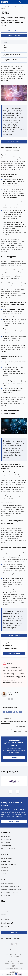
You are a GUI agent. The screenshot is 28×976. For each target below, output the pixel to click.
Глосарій (3, 914)
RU (17, 949)
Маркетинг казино (6, 858)
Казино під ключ (5, 836)
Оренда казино (5, 870)
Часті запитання (5, 908)
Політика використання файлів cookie (14, 968)
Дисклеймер (10, 961)
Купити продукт (14, 821)
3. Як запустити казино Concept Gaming (12, 54)
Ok (15, 974)
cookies (13, 971)
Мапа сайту (17, 961)
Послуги (4, 854)
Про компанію (7, 920)
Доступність (9, 966)
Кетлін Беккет (14, 692)
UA (11, 949)
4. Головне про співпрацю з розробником (10, 60)
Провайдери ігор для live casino (10, 886)
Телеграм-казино (6, 845)
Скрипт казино (5, 842)
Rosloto (18, 108)
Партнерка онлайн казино (8, 848)
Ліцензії (3, 873)
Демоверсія (4, 867)
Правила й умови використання (14, 970)
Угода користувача (10, 974)
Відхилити (20, 974)
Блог (2, 905)
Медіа (4, 901)
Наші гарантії (7, 923)
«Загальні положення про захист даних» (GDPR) (14, 964)
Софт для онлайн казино (14, 6)
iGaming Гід (4, 911)
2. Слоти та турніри (8, 50)
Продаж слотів (5, 861)
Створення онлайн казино (8, 864)
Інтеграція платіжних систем (9, 892)
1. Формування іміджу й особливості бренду (13, 46)
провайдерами (6, 72)
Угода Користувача (17, 966)
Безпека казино (5, 895)
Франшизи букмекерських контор (11, 889)
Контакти (5, 926)
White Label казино (6, 839)
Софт (5, 6)
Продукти (5, 833)
